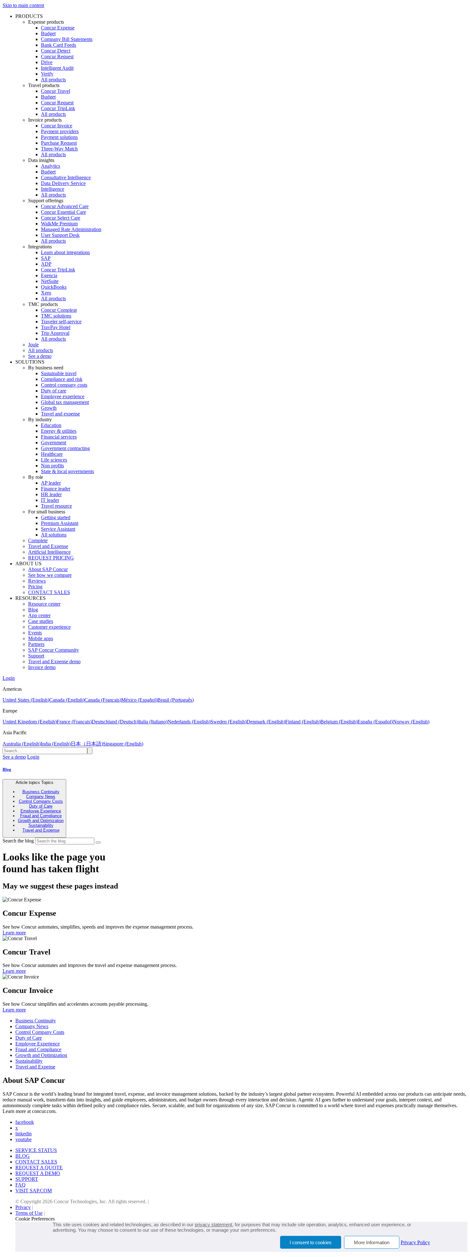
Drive (46, 62)
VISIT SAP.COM (33, 1190)
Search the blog (18, 840)
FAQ (20, 1185)
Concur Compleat (59, 310)
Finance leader (55, 488)
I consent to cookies (311, 1242)
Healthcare (52, 454)
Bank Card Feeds (58, 45)
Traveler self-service (61, 321)
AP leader (51, 483)
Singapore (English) (123, 743)
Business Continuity (40, 791)
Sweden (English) (228, 721)
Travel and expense (60, 413)
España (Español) (375, 721)
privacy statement (213, 1224)
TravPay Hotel (55, 327)
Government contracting (65, 448)
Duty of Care (40, 806)
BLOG (22, 1156)
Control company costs (64, 385)
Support (36, 655)
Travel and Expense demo (54, 661)
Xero (46, 292)
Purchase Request (59, 143)
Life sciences (54, 460)
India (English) (56, 743)
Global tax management (65, 402)
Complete (38, 540)
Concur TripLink (58, 108)
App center (39, 615)
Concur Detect (55, 50)
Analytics (50, 166)
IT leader (50, 500)
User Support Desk (60, 235)
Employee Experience (40, 811)
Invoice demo (42, 667)
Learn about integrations (65, 252)
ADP (46, 264)
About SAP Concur (48, 569)
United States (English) (26, 700)
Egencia (49, 275)
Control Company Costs (41, 801)
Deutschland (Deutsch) (115, 721)
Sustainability (40, 825)
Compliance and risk (61, 379)
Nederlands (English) (189, 721)
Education (51, 425)
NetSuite (50, 281)
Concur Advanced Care (65, 206)
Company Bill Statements (66, 39)
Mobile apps (40, 638)
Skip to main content (23, 5)
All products (53, 79)
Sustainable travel (58, 373)
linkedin (23, 1133)
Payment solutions (59, 137)
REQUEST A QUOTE (39, 1167)
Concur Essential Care (63, 212)
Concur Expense (57, 27)
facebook (24, 1122)
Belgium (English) (338, 721)
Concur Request (57, 56)
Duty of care (53, 390)
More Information (371, 1242)
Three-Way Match (59, 148)
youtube (23, 1139)
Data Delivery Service (63, 183)
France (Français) (74, 721)
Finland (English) (302, 721)
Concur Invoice (56, 125)
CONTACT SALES (49, 592)
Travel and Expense (48, 546)
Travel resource (56, 506)
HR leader (51, 494)
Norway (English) (411, 721)
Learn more (14, 932)
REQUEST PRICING (51, 557)
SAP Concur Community (53, 650)
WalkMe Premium (59, 223)
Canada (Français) (102, 700)
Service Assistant (58, 529)
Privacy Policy (415, 1242)
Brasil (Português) (175, 700)
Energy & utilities (58, 431)
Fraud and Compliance (41, 815)
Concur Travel (55, 91)
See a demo (39, 356)
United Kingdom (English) (30, 721)
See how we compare (50, 575)
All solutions (54, 534)
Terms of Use (29, 1213)
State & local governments (67, 471)
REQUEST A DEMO (37, 1173)
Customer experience (49, 627)
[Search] (98, 842)
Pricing (35, 586)
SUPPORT (26, 1179)
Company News (40, 796)
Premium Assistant (59, 523)
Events (35, 632)
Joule (33, 344)
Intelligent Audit (57, 68)
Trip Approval (55, 333)
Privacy (23, 1207)
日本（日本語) (87, 743)
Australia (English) (22, 743)
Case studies (40, 621)
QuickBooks (54, 287)
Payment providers (60, 131)
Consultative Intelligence (66, 177)
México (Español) (139, 700)
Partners (36, 644)
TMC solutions (56, 315)
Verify (47, 74)
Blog (33, 609)
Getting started (55, 517)
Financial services (59, 436)
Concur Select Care (60, 218)
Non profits (52, 465)
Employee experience (62, 396)
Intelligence (52, 189)
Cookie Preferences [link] (35, 1218)
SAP (46, 258)
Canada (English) (66, 700)
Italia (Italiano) (153, 721)
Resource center (44, 604)
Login (9, 678)
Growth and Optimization (41, 820)
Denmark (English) (266, 721)
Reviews (37, 581)
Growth (49, 408)
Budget (48, 33)
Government (53, 442)
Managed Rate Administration (71, 229)
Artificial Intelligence (49, 552)
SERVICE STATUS (36, 1150)
